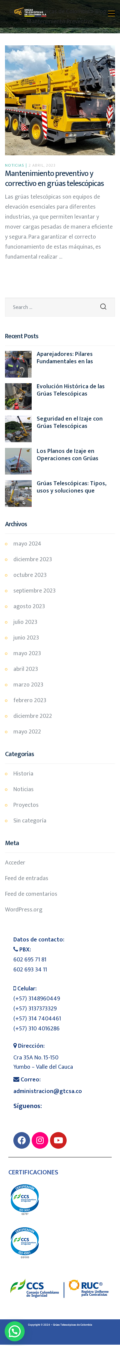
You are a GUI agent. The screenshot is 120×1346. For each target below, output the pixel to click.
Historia (23, 774)
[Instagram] (40, 1140)
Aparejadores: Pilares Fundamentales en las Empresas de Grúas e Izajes (72, 358)
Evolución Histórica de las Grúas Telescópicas (71, 390)
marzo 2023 (28, 685)
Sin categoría (29, 821)
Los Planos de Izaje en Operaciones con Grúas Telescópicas (67, 455)
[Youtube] (58, 1140)
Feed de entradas (26, 878)
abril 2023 (25, 669)
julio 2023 (25, 622)
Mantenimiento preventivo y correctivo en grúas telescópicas (54, 178)
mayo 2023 (27, 654)
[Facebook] (21, 1140)
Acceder (15, 863)
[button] (15, 1331)
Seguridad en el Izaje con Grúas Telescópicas (70, 423)
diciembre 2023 (32, 560)
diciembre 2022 (32, 716)
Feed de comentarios (31, 894)
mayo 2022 (27, 732)
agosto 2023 (29, 607)
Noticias (14, 165)
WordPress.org (23, 910)
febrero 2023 (29, 700)
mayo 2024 (27, 544)
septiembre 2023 (34, 591)
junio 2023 (26, 638)
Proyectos (26, 805)
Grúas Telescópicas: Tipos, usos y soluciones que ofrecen (71, 487)
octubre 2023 (30, 575)
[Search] (103, 307)
